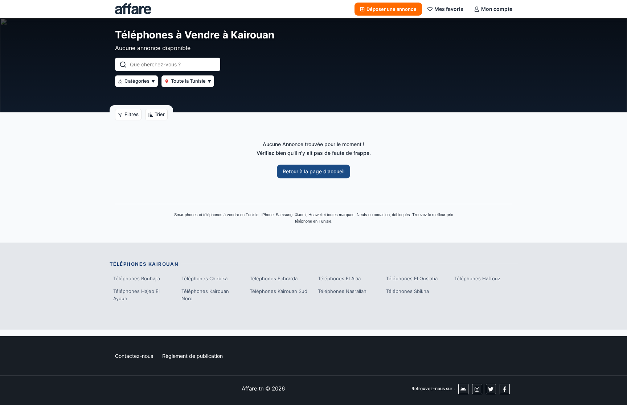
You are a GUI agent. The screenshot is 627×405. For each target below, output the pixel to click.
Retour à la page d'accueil (313, 171)
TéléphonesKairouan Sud (278, 291)
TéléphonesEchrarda (274, 278)
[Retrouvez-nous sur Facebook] (505, 389)
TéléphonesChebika (204, 278)
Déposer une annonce (391, 9)
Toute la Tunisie (191, 81)
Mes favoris (448, 9)
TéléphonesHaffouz (477, 278)
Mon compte (496, 9)
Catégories (139, 81)
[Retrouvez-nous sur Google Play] (463, 389)
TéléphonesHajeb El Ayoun (136, 294)
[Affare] (133, 9)
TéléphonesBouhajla (136, 278)
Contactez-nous (134, 356)
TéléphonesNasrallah (342, 291)
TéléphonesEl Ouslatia (412, 278)
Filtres (131, 114)
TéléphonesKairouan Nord (205, 294)
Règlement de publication (192, 356)
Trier (160, 114)
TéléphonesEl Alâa (339, 278)
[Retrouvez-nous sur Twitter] (491, 389)
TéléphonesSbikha (407, 291)
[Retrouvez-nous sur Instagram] (477, 389)
